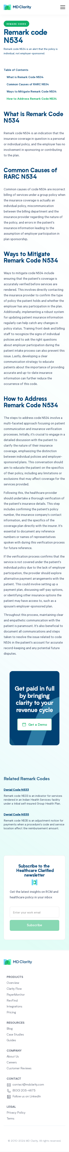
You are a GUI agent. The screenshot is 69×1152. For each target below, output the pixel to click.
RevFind (12, 1000)
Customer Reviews (19, 1068)
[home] (17, 7)
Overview (13, 983)
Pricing (11, 1012)
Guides (11, 1040)
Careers (12, 1062)
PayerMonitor (16, 994)
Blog (10, 1028)
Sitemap (34, 1132)
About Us (13, 1056)
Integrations (14, 1006)
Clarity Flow (14, 989)
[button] (62, 7)
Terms (10, 1118)
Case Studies (15, 1034)
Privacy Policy (16, 1112)
